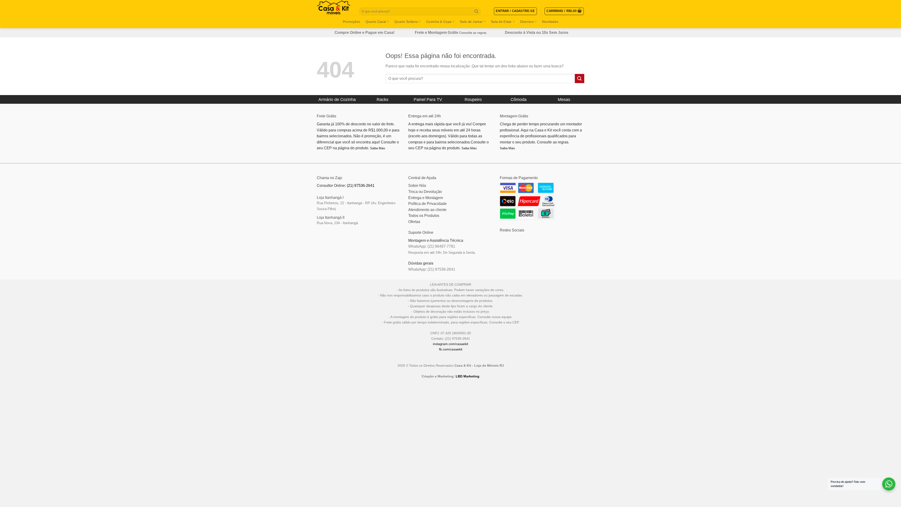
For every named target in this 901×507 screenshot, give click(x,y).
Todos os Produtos (423, 216)
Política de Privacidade (427, 204)
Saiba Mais (377, 148)
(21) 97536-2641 (360, 186)
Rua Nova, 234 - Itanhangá (337, 223)
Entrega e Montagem (425, 198)
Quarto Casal (376, 21)
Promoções (351, 21)
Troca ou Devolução (425, 192)
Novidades (550, 21)
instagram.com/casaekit (450, 344)
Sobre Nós (417, 186)
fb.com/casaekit (450, 349)
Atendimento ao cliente (427, 210)
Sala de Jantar (471, 21)
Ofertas (414, 222)
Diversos (527, 21)
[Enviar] (476, 11)
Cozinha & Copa (438, 21)
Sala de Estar (501, 21)
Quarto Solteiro (406, 21)
